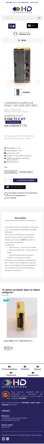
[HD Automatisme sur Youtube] (3, 439)
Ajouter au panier (26, 180)
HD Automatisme (13, 435)
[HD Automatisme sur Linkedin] (7, 439)
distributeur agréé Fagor (30, 402)
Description (20, 218)
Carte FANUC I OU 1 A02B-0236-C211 (18, 341)
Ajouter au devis (14, 187)
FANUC (24, 240)
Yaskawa (5, 405)
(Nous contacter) (12, 160)
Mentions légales (37, 435)
